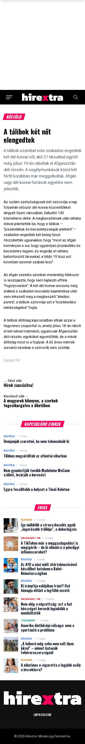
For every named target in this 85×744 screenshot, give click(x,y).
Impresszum (42, 714)
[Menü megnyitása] (9, 97)
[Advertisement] (42, 45)
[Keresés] (75, 97)
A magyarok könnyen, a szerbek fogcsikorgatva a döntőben (31, 401)
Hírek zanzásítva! (18, 383)
